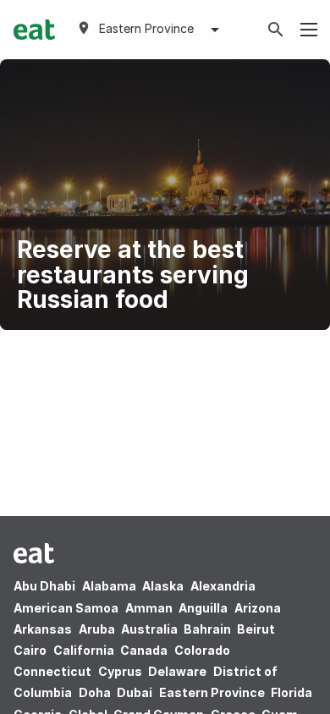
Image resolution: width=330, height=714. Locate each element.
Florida (291, 692)
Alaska (163, 586)
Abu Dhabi (44, 586)
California (83, 650)
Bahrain (207, 629)
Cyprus (120, 671)
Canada (144, 650)
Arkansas (43, 629)
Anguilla (203, 608)
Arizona (257, 608)
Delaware (177, 671)
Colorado (202, 650)
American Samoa (66, 608)
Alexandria (223, 586)
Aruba (97, 629)
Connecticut (52, 671)
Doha (95, 692)
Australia (150, 629)
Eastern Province (212, 692)
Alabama (109, 586)
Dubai (134, 692)
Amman (149, 608)
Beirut (256, 629)
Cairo (30, 650)
